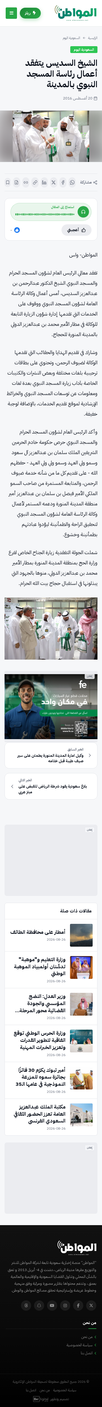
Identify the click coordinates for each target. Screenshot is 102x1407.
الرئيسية (92, 38)
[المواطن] (75, 13)
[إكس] (53, 182)
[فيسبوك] (63, 182)
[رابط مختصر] (25, 182)
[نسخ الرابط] (35, 182)
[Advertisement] (51, 860)
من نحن (87, 1336)
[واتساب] (72, 182)
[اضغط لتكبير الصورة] (51, 136)
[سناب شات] (39, 1305)
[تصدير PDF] (16, 182)
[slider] (44, 214)
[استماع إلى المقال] (83, 211)
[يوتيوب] (52, 1305)
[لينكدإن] (44, 182)
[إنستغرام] (65, 1305)
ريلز (28, 13)
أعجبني (73, 230)
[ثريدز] (26, 1305)
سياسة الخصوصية (80, 1345)
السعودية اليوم (71, 38)
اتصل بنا (87, 1353)
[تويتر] (91, 1305)
